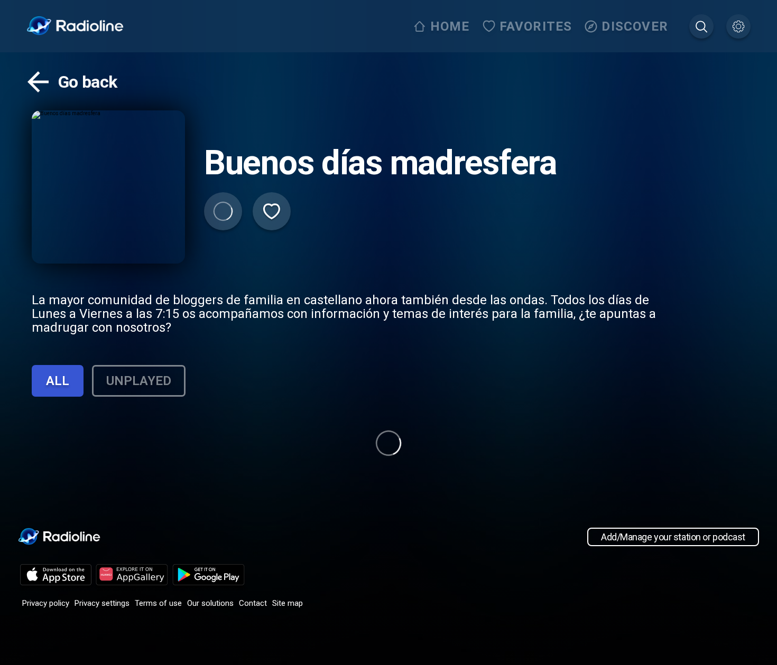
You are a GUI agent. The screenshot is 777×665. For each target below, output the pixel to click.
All (57, 380)
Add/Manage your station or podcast (673, 536)
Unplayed (138, 380)
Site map (287, 603)
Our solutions (210, 603)
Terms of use (158, 603)
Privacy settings (102, 603)
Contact (253, 603)
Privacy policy (45, 603)
